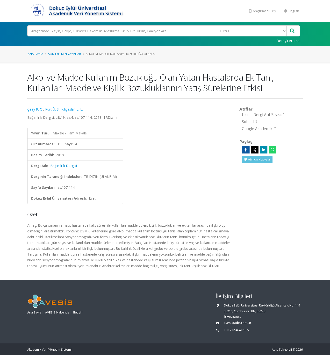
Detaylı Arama (288, 40)
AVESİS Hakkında (57, 312)
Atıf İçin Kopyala (258, 159)
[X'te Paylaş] (254, 149)
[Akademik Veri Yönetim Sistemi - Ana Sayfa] (37, 11)
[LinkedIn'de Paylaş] (263, 149)
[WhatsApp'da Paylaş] (272, 149)
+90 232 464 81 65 (236, 330)
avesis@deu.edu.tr (237, 323)
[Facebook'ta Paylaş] (246, 149)
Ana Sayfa (35, 54)
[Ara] (292, 31)
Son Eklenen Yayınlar (64, 54)
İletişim (78, 312)
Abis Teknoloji (282, 350)
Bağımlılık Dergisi (63, 165)
